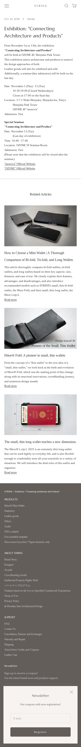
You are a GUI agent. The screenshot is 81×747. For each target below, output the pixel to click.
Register (40, 732)
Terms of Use (11, 596)
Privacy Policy (11, 601)
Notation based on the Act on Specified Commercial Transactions (37, 590)
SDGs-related (11, 531)
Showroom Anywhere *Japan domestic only (27, 542)
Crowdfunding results (15, 575)
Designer (9, 564)
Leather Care (10, 655)
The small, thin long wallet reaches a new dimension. (40, 442)
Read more (10, 299)
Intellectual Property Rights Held (21, 580)
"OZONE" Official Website (19, 168)
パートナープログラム (17, 585)
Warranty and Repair (14, 639)
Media (31, 19)
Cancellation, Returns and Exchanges (23, 634)
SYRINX (8, 491)
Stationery (9, 511)
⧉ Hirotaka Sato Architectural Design (23, 606)
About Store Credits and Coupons (21, 649)
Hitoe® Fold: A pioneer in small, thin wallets (34, 355)
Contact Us (10, 629)
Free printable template (15, 537)
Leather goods (11, 516)
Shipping (9, 644)
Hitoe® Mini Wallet (14, 505)
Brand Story (10, 559)
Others (7, 521)
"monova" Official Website (19, 163)
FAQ (7, 623)
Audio (7, 526)
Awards (8, 570)
